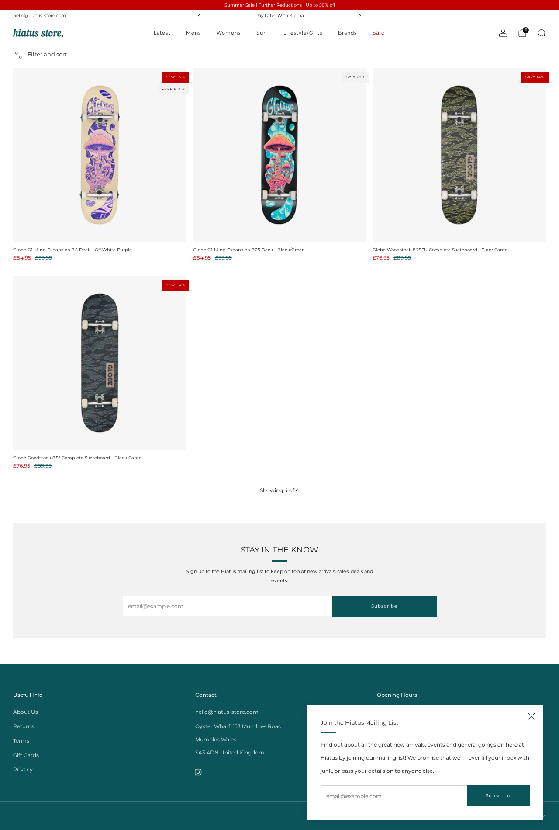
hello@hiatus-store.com (39, 15)
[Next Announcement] (360, 16)
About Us (25, 711)
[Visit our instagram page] (198, 772)
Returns (23, 726)
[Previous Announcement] (199, 16)
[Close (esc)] (531, 716)
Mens (193, 33)
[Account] (503, 32)
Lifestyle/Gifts (302, 33)
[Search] (541, 32)
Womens (229, 33)
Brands (347, 33)
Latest (162, 33)
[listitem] (280, 16)
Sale (379, 32)
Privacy (23, 769)
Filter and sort (47, 55)
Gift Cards (26, 755)
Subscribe (499, 796)
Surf (262, 33)
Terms (21, 740)
